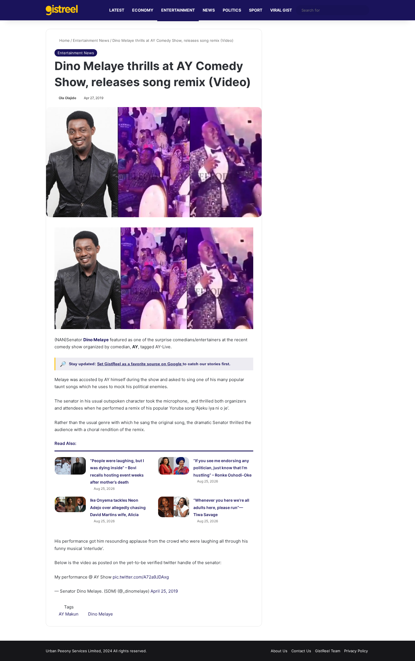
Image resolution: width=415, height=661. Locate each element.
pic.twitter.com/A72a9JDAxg (141, 577)
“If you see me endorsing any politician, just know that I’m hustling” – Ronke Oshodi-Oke (222, 467)
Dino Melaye (100, 614)
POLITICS (232, 10)
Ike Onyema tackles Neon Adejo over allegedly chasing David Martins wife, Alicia (118, 507)
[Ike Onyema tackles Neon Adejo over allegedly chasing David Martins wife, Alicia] (70, 504)
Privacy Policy (356, 651)
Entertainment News (91, 40)
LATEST (116, 10)
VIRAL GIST (281, 10)
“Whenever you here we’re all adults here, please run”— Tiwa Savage (221, 507)
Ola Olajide (67, 98)
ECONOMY (142, 10)
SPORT (255, 10)
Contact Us (301, 651)
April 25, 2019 (164, 591)
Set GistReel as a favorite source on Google (140, 364)
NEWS (209, 10)
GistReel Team (327, 651)
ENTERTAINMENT (178, 10)
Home (64, 40)
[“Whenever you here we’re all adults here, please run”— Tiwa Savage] (173, 507)
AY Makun (68, 614)
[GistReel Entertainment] (62, 10)
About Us (279, 651)
